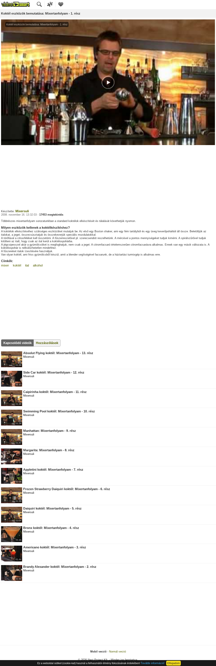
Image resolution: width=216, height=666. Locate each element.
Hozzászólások (47, 343)
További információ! (153, 663)
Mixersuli (22, 211)
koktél (17, 265)
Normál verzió (117, 651)
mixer (5, 265)
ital (27, 265)
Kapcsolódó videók (17, 343)
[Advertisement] (108, 176)
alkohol (38, 265)
